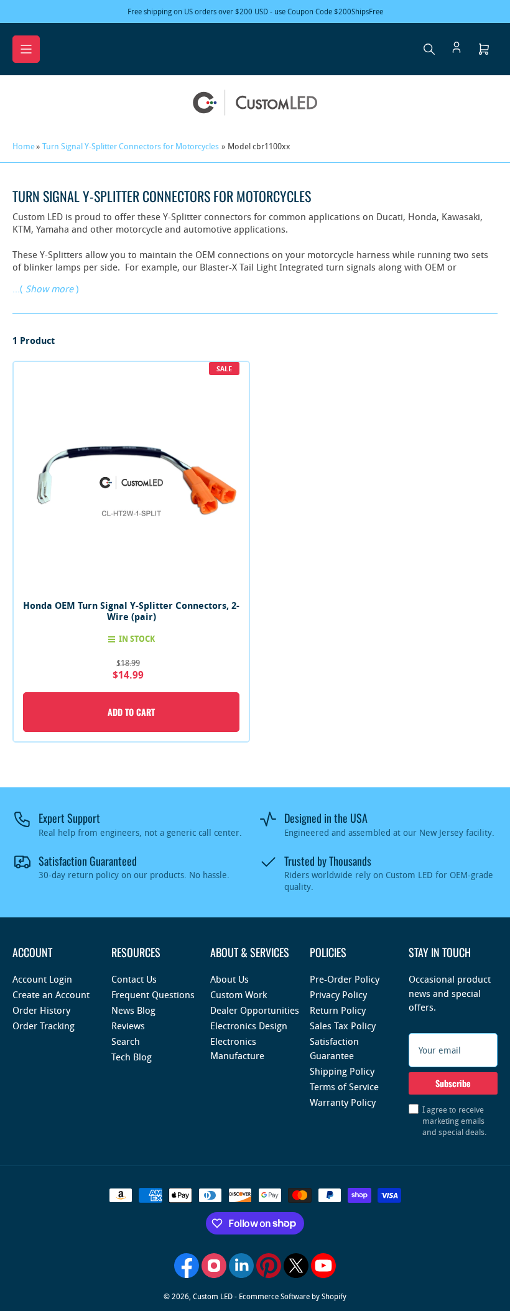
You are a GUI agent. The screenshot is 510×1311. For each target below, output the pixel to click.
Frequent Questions (153, 994)
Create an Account (51, 994)
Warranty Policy (343, 1102)
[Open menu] (26, 49)
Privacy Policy (338, 994)
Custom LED (213, 1296)
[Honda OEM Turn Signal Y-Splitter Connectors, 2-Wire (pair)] (131, 479)
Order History (41, 1010)
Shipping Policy (342, 1071)
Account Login (42, 979)
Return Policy (338, 1010)
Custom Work (238, 994)
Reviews (128, 1025)
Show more (49, 288)
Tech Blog (131, 1056)
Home (23, 146)
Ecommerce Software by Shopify (292, 1296)
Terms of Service (344, 1086)
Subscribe (453, 1083)
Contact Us (134, 979)
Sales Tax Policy (343, 1025)
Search (125, 1041)
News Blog (133, 1010)
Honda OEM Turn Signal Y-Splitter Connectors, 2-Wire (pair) (131, 611)
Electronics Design (248, 1025)
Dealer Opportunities (254, 1010)
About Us (229, 979)
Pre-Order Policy (344, 979)
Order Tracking (43, 1025)
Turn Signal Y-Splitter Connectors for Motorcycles (130, 146)
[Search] (429, 49)
